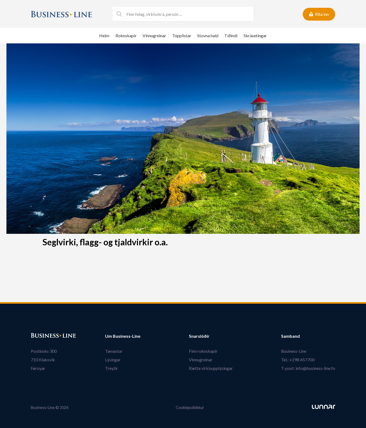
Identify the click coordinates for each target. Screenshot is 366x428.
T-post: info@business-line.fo (308, 368)
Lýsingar (113, 359)
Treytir (111, 368)
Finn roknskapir (203, 351)
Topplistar (181, 35)
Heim (104, 35)
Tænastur (113, 351)
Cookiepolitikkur (190, 407)
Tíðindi (230, 35)
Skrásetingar (255, 35)
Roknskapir (126, 35)
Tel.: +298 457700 (298, 359)
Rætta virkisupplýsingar (211, 368)
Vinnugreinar (154, 35)
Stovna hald (207, 35)
